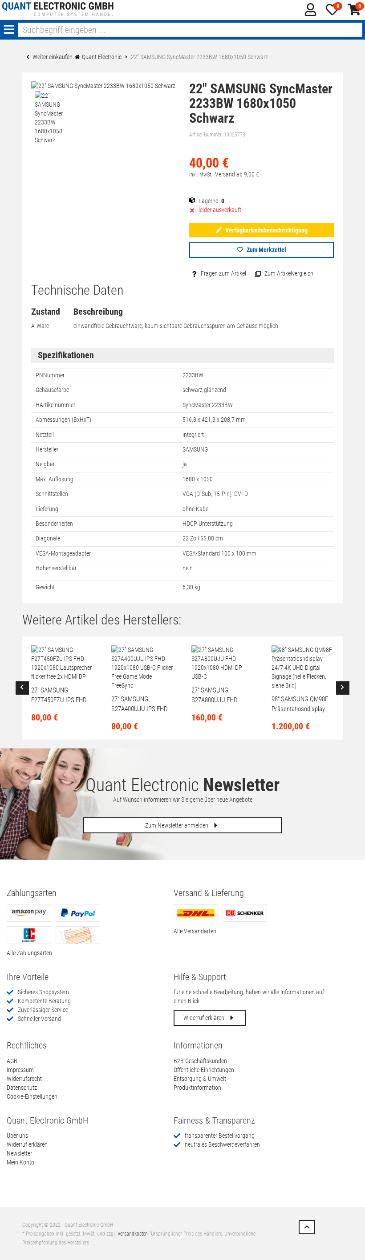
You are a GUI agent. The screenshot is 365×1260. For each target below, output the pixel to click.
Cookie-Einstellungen (32, 1096)
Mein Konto (20, 1162)
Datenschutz (22, 1087)
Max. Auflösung (54, 479)
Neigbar (45, 464)
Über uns (17, 1135)
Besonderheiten (54, 523)
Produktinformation (197, 1087)
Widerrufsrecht (24, 1078)
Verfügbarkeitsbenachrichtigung (266, 230)
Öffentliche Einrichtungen (204, 1069)
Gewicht (45, 587)
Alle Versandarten (195, 931)
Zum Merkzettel (265, 249)
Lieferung (47, 508)
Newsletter (19, 1153)
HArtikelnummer (55, 404)
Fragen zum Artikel (222, 273)
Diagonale (48, 538)
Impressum (20, 1069)
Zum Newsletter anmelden (177, 825)
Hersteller (47, 449)
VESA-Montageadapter (63, 553)
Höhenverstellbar (56, 568)
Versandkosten (133, 1234)
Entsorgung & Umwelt (200, 1078)
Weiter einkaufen (52, 56)
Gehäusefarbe (52, 389)
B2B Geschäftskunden (200, 1060)
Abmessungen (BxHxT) (63, 419)
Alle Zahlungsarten (29, 952)
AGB (12, 1060)
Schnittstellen (52, 493)
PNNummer (50, 375)
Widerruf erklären (204, 1017)
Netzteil (45, 434)
